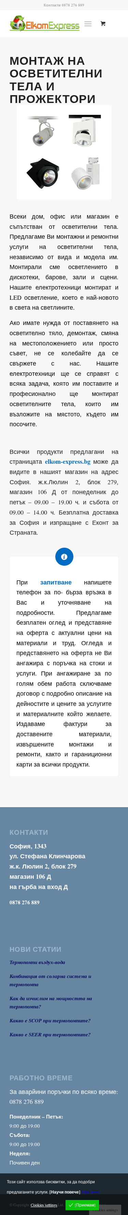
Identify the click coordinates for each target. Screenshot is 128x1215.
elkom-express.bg (67, 461)
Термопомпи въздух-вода (37, 962)
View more (90, 1192)
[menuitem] (89, 23)
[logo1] (53, 23)
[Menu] (87, 23)
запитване (56, 582)
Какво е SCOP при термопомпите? (50, 1020)
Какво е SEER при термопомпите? (50, 1034)
